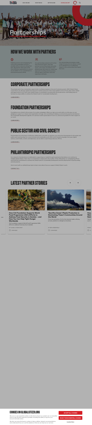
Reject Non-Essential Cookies (70, 418)
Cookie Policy (70, 422)
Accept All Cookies (70, 413)
